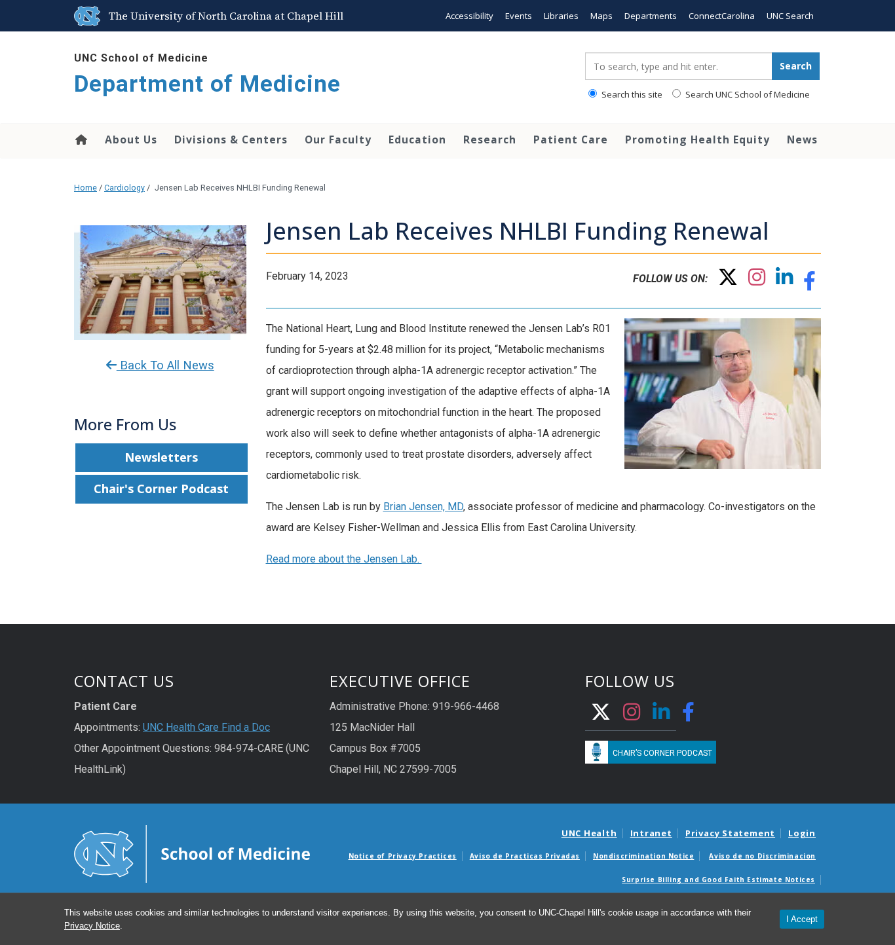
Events (518, 16)
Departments (650, 16)
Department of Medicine (207, 84)
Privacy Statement (730, 833)
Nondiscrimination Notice (643, 856)
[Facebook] (809, 284)
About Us (131, 139)
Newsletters (161, 457)
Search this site (631, 94)
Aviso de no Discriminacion (762, 856)
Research (489, 139)
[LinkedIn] (784, 280)
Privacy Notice (92, 926)
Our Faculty (338, 139)
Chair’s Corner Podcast (662, 753)
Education (417, 139)
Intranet (651, 833)
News (802, 139)
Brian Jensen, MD (423, 506)
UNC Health (589, 833)
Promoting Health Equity (697, 139)
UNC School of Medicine (141, 58)
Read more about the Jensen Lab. (344, 559)
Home (80, 139)
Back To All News (165, 365)
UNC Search (790, 16)
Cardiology (124, 188)
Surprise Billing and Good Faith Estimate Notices (718, 879)
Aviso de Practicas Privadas (525, 856)
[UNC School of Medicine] (192, 853)
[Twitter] (728, 280)
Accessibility (469, 16)
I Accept (802, 919)
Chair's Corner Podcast (161, 488)
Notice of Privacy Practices (403, 856)
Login (802, 833)
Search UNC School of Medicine (746, 94)
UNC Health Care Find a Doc (206, 727)
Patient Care (570, 139)
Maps (601, 16)
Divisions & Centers (231, 139)
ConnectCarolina (722, 16)
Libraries (561, 16)
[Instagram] (756, 280)
